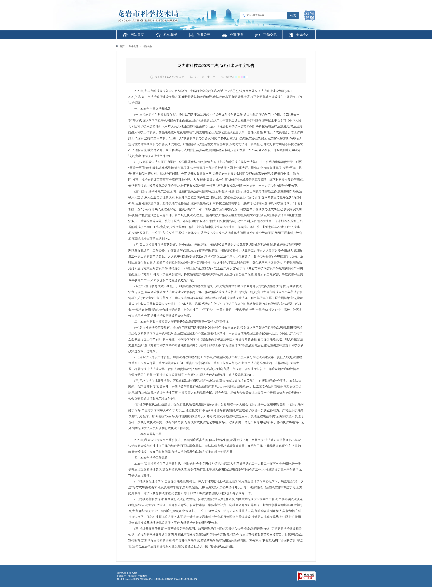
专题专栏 (303, 35)
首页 (122, 46)
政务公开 (203, 35)
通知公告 (147, 46)
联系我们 (134, 573)
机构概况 (170, 35)
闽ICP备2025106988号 (127, 579)
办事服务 (236, 35)
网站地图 (121, 573)
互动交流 (270, 35)
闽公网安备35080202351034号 (181, 579)
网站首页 (137, 35)
